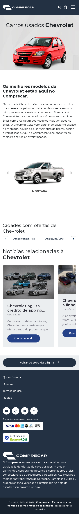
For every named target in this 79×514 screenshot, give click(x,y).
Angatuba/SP (54, 238)
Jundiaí (70, 479)
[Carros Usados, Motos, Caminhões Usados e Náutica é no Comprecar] (18, 7)
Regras (7, 397)
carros (24, 505)
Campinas (57, 479)
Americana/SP (24, 238)
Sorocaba (43, 479)
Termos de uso (12, 391)
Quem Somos (12, 377)
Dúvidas (8, 384)
